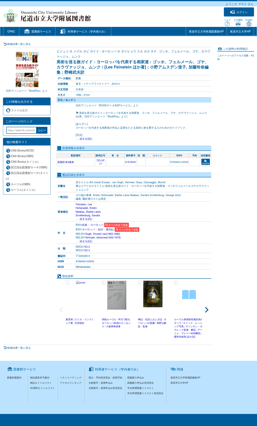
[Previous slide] (61, 310)
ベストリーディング (71, 377)
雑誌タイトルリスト (41, 382)
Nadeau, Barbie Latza (88, 212)
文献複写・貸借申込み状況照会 (105, 387)
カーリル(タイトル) (23, 190)
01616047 (130, 162)
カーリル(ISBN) (21, 184)
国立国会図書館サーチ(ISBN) (29, 167)
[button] (37, 32)
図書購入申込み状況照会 (140, 382)
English (249, 19)
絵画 (84, 225)
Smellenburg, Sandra (88, 215)
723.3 (86, 246)
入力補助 (238, 19)
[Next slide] (206, 310)
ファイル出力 (19, 110)
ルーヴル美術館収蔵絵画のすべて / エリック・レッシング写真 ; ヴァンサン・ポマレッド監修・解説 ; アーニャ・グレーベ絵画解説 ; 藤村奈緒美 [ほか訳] (188, 327)
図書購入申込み (135, 377)
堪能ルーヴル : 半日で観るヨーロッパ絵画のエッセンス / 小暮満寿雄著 (116, 322)
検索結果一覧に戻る (19, 44)
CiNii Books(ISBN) (22, 156)
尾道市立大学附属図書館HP (206, 31)
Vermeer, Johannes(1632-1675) (103, 237)
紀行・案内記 (106, 229)
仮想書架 (205, 163)
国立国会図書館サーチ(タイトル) (26, 175)
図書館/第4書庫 (65, 162)
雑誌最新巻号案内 (39, 377)
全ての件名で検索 (118, 225)
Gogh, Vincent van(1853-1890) (102, 234)
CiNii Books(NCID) (22, 150)
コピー (42, 130)
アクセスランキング (71, 382)
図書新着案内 (14, 377)
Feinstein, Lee (84, 204)
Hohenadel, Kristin (86, 208)
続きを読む (86, 138)
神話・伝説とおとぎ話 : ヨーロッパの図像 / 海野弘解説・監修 (152, 322)
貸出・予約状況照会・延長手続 (105, 377)
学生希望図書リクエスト (140, 387)
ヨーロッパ (96, 225)
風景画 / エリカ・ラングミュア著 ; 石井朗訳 (80, 320)
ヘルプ (227, 19)
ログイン (242, 12)
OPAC (11, 31)
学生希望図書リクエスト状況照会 (145, 393)
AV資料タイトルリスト (42, 387)
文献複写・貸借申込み (101, 382)
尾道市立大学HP (240, 31)
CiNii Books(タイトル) (25, 162)
